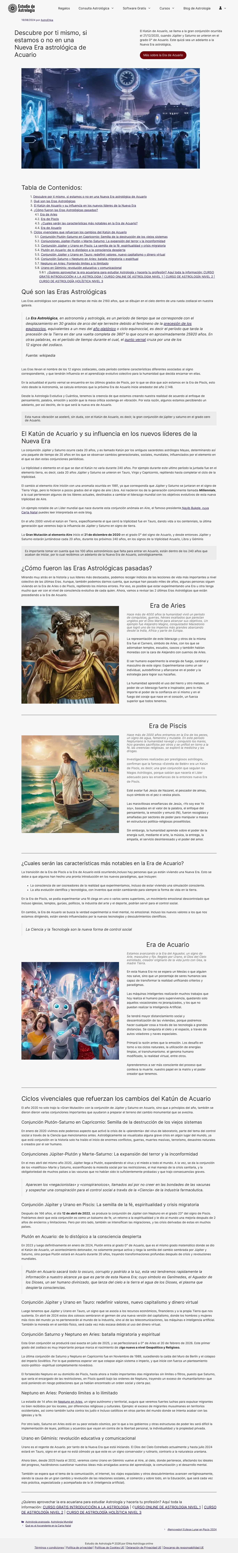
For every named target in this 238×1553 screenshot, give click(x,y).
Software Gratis (134, 8)
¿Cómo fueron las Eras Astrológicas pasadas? (66, 210)
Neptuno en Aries (70, 1401)
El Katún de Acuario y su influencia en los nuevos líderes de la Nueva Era (85, 205)
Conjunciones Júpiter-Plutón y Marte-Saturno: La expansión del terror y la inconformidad (103, 241)
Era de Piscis (50, 219)
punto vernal (135, 339)
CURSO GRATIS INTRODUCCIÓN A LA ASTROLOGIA (86, 1507)
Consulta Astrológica (94, 8)
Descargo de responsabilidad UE (183, 1547)
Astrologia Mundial (62, 1521)
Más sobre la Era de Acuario (163, 55)
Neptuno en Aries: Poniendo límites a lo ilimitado (75, 263)
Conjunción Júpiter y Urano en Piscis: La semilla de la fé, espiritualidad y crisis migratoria (103, 245)
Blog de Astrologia (196, 8)
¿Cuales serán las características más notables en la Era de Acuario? (89, 223)
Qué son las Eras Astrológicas (54, 201)
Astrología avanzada (37, 1521)
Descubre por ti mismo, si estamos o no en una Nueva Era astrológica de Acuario (90, 196)
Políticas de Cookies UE (109, 1547)
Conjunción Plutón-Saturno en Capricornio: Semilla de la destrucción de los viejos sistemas (104, 236)
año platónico (104, 329)
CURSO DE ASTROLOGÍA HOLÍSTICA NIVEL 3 (104, 1512)
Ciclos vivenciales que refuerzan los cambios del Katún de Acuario (80, 232)
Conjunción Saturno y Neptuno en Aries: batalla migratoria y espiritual (89, 259)
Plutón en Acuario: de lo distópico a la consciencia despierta (83, 250)
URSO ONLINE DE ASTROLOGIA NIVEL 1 (168, 1507)
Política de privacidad (79, 1547)
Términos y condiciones (49, 1547)
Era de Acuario (51, 228)
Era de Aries (48, 214)
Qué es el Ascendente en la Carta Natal (48, 1525)
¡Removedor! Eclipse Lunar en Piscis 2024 (192, 1529)
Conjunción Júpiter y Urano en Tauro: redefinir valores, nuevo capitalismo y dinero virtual (103, 254)
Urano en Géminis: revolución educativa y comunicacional (81, 268)
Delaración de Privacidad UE (143, 1547)
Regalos (64, 8)
